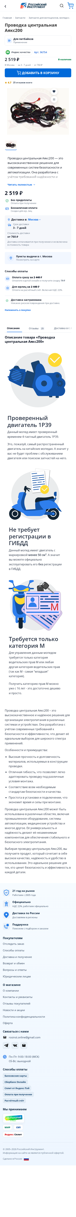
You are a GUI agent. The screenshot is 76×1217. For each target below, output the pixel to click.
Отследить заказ (13, 943)
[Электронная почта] (24, 1045)
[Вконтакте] (15, 1045)
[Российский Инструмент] (33, 5)
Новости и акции (14, 1010)
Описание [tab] (13, 328)
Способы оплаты (13, 950)
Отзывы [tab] (36, 328)
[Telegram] (6, 1045)
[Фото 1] (11, 144)
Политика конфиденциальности (24, 1016)
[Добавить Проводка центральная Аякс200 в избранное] (54, 91)
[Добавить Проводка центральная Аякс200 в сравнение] (54, 99)
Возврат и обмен (14, 963)
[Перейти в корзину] (70, 5)
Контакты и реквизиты (18, 997)
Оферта (8, 1023)
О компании (11, 990)
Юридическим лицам (17, 976)
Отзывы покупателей (16, 1003)
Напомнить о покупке (18, 310)
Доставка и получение (17, 957)
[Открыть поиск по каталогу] (61, 5)
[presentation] (36, 328)
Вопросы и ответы (15, 970)
